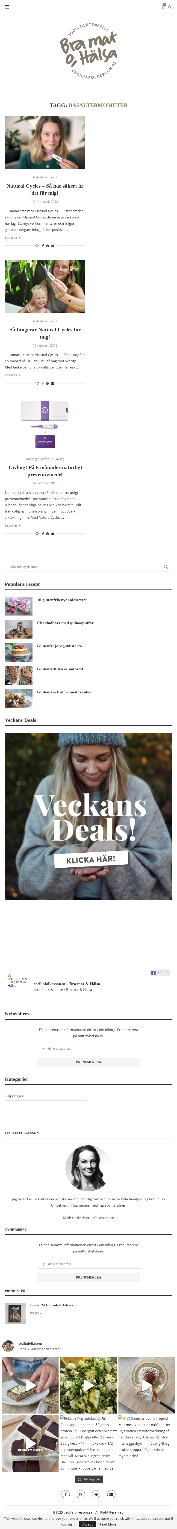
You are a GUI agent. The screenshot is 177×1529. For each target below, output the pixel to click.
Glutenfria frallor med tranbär (64, 692)
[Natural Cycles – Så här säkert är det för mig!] (45, 142)
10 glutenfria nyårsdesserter (62, 600)
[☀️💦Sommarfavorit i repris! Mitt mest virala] (146, 1443)
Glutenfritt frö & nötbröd (60, 669)
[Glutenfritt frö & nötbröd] (18, 675)
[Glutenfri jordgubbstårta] (18, 652)
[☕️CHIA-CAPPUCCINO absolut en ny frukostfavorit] (146, 1385)
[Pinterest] (96, 1494)
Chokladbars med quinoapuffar (65, 623)
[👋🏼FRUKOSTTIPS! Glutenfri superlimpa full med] (30, 1385)
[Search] (170, 7)
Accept (87, 1524)
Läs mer (11, 237)
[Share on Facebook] (43, 246)
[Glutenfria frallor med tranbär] (18, 698)
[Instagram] (81, 1494)
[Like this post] (37, 246)
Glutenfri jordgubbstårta (59, 646)
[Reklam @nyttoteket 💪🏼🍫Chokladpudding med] (88, 1443)
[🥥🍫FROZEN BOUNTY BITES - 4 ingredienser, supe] (30, 1443)
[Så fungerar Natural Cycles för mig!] (45, 286)
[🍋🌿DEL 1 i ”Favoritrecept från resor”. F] (88, 1385)
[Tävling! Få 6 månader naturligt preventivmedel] (45, 424)
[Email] (111, 1494)
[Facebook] (66, 1494)
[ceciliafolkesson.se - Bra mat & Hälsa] (18, 980)
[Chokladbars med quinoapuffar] (18, 629)
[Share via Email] (52, 246)
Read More (107, 1524)
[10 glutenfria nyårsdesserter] (18, 606)
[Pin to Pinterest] (47, 246)
